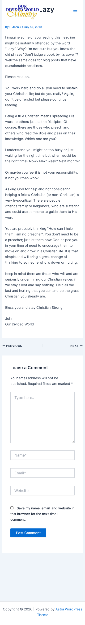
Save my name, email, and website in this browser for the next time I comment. (42, 513)
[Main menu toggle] (75, 12)
